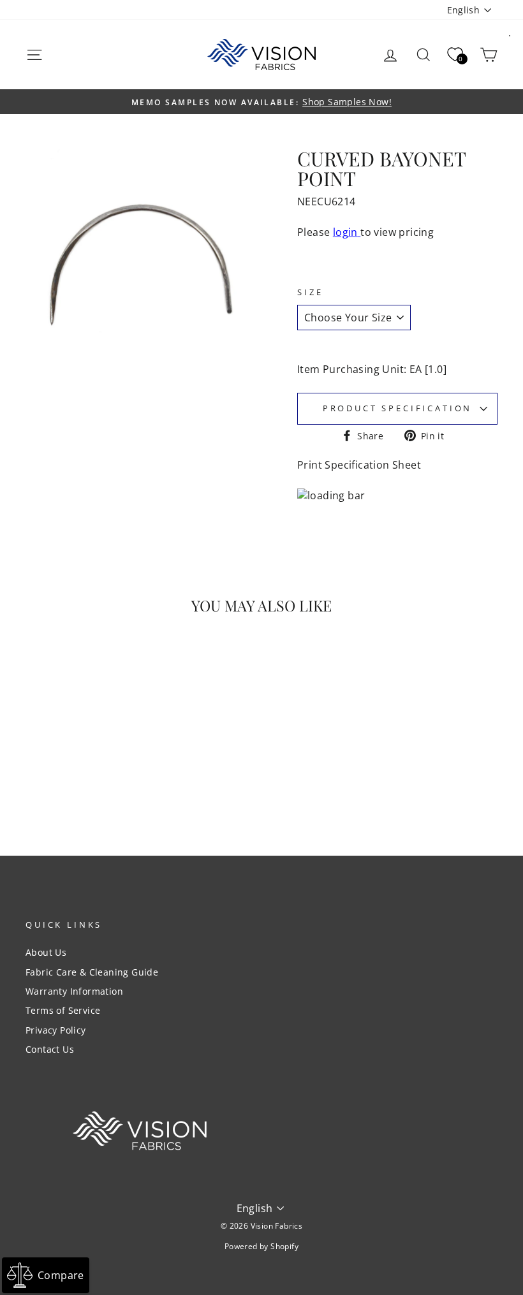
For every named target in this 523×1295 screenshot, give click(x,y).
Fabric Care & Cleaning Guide (92, 972)
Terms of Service (63, 1010)
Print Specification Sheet (359, 465)
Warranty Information (74, 991)
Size (310, 292)
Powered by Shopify (261, 1246)
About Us (46, 952)
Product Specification (398, 408)
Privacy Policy (56, 1030)
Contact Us (50, 1049)
